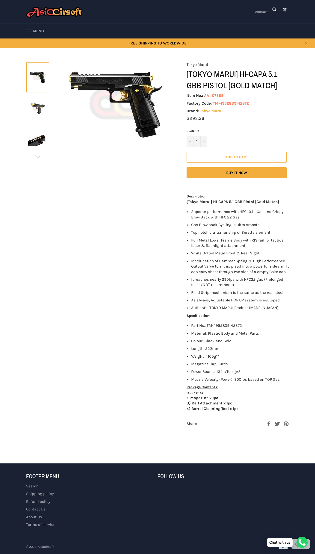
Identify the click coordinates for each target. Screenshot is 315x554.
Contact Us (35, 509)
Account (262, 11)
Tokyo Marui (211, 111)
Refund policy (38, 501)
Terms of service (40, 524)
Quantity (193, 131)
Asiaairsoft (46, 546)
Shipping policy (40, 493)
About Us (34, 517)
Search (32, 486)
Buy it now (236, 173)
